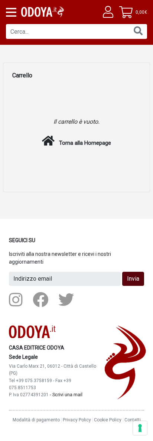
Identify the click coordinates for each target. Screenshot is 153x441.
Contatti (132, 419)
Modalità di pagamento (36, 419)
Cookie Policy (107, 419)
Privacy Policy (77, 419)
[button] (10, 12)
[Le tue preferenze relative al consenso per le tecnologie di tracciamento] (140, 428)
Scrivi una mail (67, 394)
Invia (133, 278)
